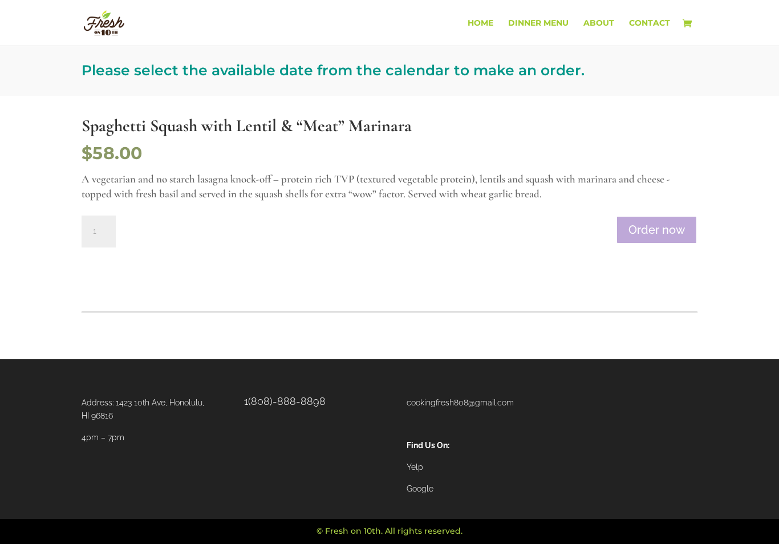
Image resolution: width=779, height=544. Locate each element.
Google (420, 488)
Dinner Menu (538, 23)
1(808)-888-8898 (285, 401)
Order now (656, 230)
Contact (649, 23)
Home (480, 23)
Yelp (415, 467)
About (598, 23)
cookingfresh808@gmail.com (460, 402)
